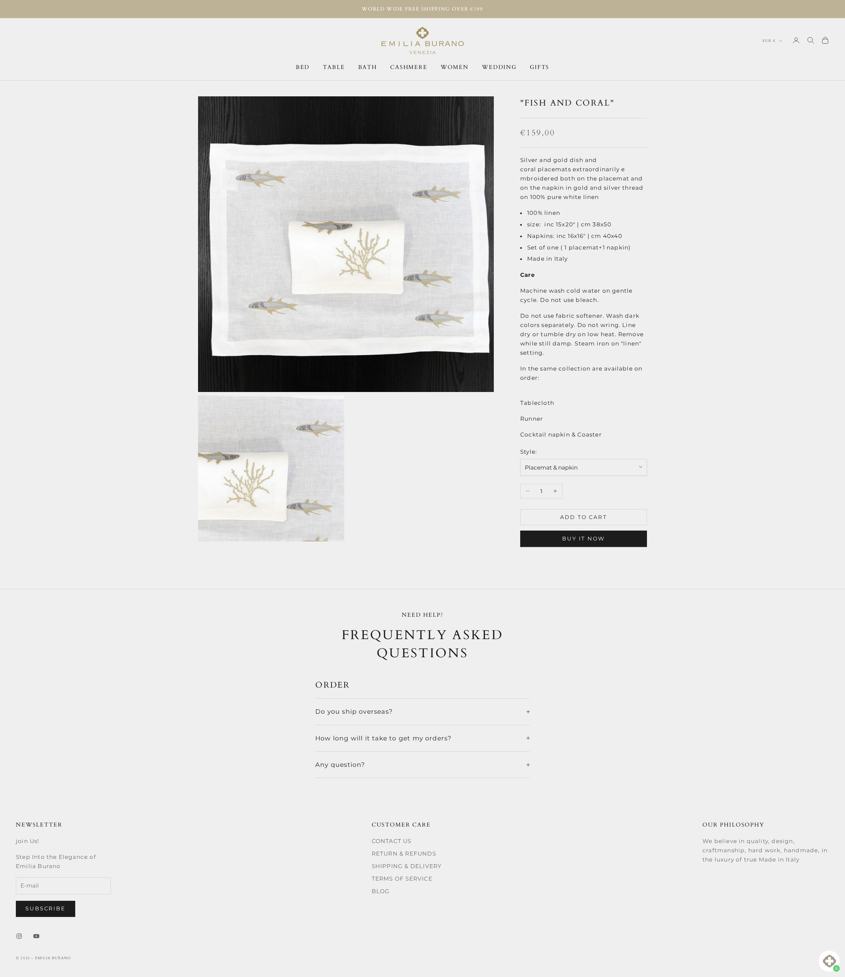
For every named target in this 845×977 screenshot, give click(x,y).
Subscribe (45, 908)
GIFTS (539, 67)
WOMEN (455, 67)
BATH (367, 67)
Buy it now (583, 538)
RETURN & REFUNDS (404, 853)
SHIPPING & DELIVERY (407, 866)
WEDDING (499, 67)
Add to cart (583, 517)
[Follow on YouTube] (36, 936)
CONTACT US (392, 841)
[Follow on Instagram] (19, 936)
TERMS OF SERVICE (402, 878)
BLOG (381, 891)
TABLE (334, 67)
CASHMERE (408, 67)
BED (303, 67)
